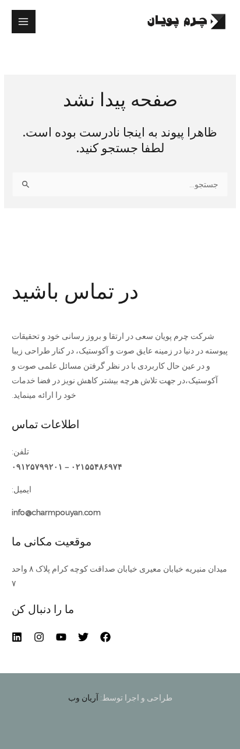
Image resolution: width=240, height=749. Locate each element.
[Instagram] (39, 637)
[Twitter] (83, 637)
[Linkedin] (17, 637)
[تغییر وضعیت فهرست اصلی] (24, 22)
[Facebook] (105, 637)
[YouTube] (61, 637)
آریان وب (83, 697)
